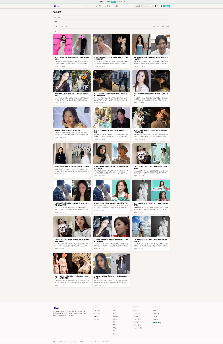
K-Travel (115, 325)
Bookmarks (156, 313)
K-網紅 (116, 6)
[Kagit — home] (56, 6)
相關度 (167, 26)
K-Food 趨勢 (136, 322)
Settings (155, 316)
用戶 (67, 26)
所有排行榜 (136, 310)
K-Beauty (94, 6)
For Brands (96, 316)
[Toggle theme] (161, 6)
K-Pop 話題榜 (136, 313)
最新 (163, 26)
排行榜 (108, 6)
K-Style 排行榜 (137, 325)
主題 (100, 6)
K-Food (115, 322)
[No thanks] (124, 1)
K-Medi (115, 334)
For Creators (96, 319)
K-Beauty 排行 (137, 316)
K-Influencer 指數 (137, 328)
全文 (158, 26)
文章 (61, 26)
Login (154, 310)
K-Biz (114, 331)
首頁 (114, 310)
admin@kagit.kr (157, 322)
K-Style (115, 328)
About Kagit (96, 310)
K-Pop (78, 6)
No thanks (119, 1)
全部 (56, 26)
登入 (167, 6)
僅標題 (153, 26)
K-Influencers (96, 313)
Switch (113, 1)
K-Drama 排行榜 (137, 319)
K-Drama (86, 6)
